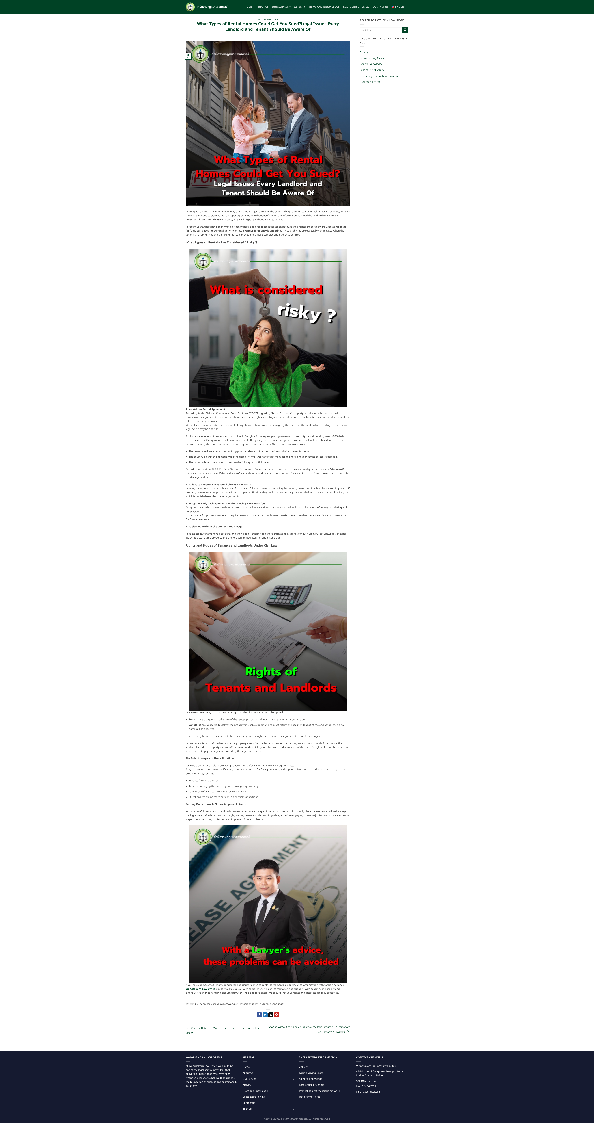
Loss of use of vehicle (372, 70)
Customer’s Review (356, 7)
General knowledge (268, 19)
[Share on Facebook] (259, 1015)
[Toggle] (293, 1079)
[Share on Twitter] (265, 1015)
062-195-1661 (370, 1081)
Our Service (280, 7)
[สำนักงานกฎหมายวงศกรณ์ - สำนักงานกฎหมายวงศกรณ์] (207, 7)
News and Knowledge (324, 7)
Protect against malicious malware (380, 76)
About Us (262, 7)
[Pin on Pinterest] (276, 1015)
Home (248, 7)
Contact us (380, 7)
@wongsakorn (371, 1092)
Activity (300, 7)
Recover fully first (370, 82)
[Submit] (405, 30)
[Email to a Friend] (270, 1015)
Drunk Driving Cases (372, 58)
